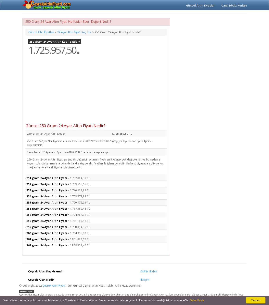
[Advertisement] (96, 92)
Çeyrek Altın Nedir (41, 280)
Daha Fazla (197, 300)
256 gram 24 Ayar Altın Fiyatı (46, 208)
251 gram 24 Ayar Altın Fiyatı (46, 178)
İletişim (144, 280)
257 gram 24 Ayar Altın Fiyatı (46, 215)
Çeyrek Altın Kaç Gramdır (46, 271)
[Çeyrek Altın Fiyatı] (46, 5)
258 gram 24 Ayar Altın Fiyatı (46, 221)
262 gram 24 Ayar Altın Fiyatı (46, 245)
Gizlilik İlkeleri (148, 271)
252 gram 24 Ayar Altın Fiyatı (46, 184)
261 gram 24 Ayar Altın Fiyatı (46, 239)
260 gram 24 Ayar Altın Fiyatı (46, 233)
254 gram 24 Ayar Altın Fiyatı (46, 196)
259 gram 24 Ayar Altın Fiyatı (46, 227)
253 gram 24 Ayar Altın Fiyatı (46, 190)
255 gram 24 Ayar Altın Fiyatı (46, 202)
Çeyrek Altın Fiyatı (54, 285)
